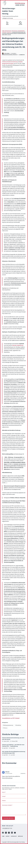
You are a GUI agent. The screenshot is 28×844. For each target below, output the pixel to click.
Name (3, 792)
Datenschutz (14, 836)
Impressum (20, 836)
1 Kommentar (22, 54)
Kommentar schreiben (7, 805)
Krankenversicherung (7, 54)
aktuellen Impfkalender (17, 345)
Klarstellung (18, 725)
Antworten (23, 773)
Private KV (9, 32)
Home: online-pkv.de (6, 30)
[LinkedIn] (12, 833)
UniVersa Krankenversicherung (10, 61)
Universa (5, 727)
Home (3, 836)
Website (4, 800)
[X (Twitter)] (6, 833)
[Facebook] (3, 833)
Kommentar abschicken (8, 818)
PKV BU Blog (14, 30)
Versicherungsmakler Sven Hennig (8, 11)
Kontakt (8, 836)
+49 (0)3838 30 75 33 (7, 828)
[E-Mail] (15, 833)
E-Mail (3, 796)
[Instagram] (9, 833)
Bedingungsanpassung (8, 725)
